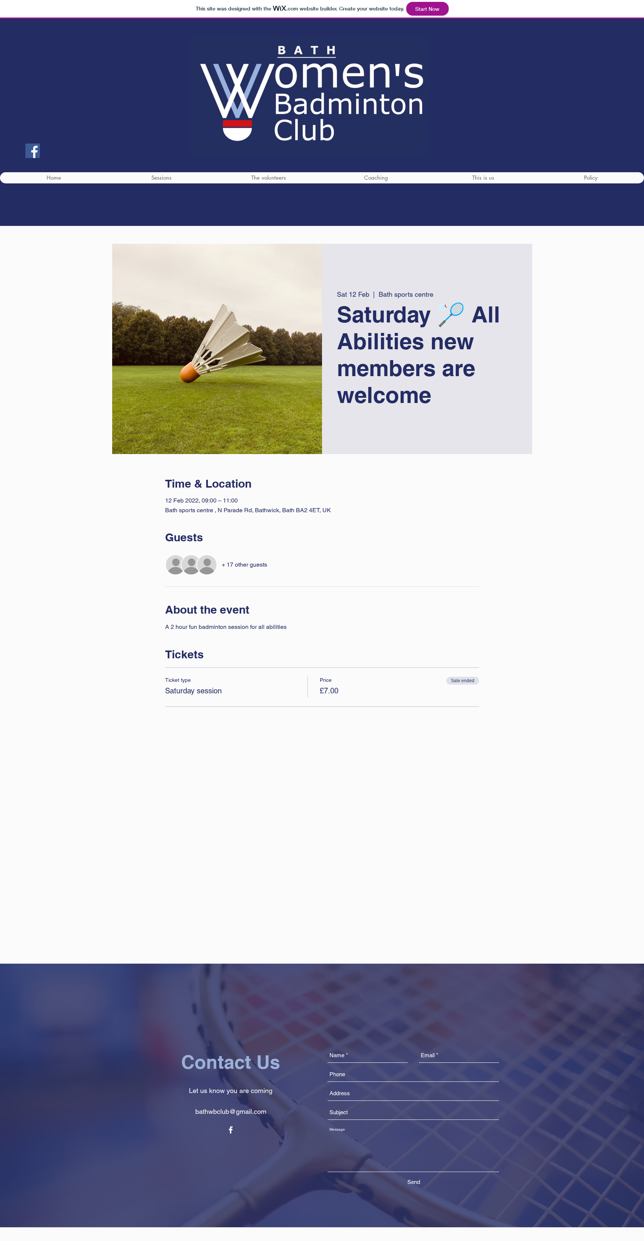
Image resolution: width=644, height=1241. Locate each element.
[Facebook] (32, 151)
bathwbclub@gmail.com (230, 1111)
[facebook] (231, 1130)
